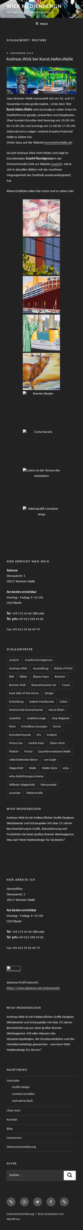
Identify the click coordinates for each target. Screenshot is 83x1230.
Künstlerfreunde (20, 735)
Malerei (52, 735)
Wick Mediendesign (34, 6)
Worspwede (48, 785)
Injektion (15, 718)
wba (66, 768)
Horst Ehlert (56, 710)
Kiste (12, 726)
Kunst (57, 726)
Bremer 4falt (17, 685)
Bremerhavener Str (43, 685)
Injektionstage (36, 718)
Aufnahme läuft (22, 1101)
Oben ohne (57, 743)
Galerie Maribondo (41, 701)
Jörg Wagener (60, 718)
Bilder (23, 676)
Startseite (13, 1080)
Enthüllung (16, 701)
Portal (28, 751)
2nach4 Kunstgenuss (38, 660)
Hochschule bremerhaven (26, 710)
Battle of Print (63, 668)
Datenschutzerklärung (21, 1147)
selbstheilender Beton (23, 760)
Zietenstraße (34, 793)
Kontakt (12, 1119)
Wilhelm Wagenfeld (22, 785)
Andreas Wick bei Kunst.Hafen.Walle (39, 59)
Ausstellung (40, 668)
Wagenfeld (16, 768)
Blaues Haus (41, 676)
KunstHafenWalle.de (57, 142)
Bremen (60, 676)
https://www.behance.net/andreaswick (33, 988)
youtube (14, 793)
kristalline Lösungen (34, 726)
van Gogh (50, 760)
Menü (44, 24)
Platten (14, 751)
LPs (39, 735)
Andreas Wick (18, 668)
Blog (9, 1129)
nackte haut (36, 743)
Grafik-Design (21, 1087)
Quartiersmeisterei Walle (54, 751)
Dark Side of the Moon (24, 693)
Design (49, 693)
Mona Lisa (16, 743)
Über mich (13, 1110)
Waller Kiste (49, 768)
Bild (11, 676)
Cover (66, 685)
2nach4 (56, 164)
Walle (32, 768)
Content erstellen (23, 1094)
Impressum (14, 1138)
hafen (64, 701)
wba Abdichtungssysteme (26, 776)
